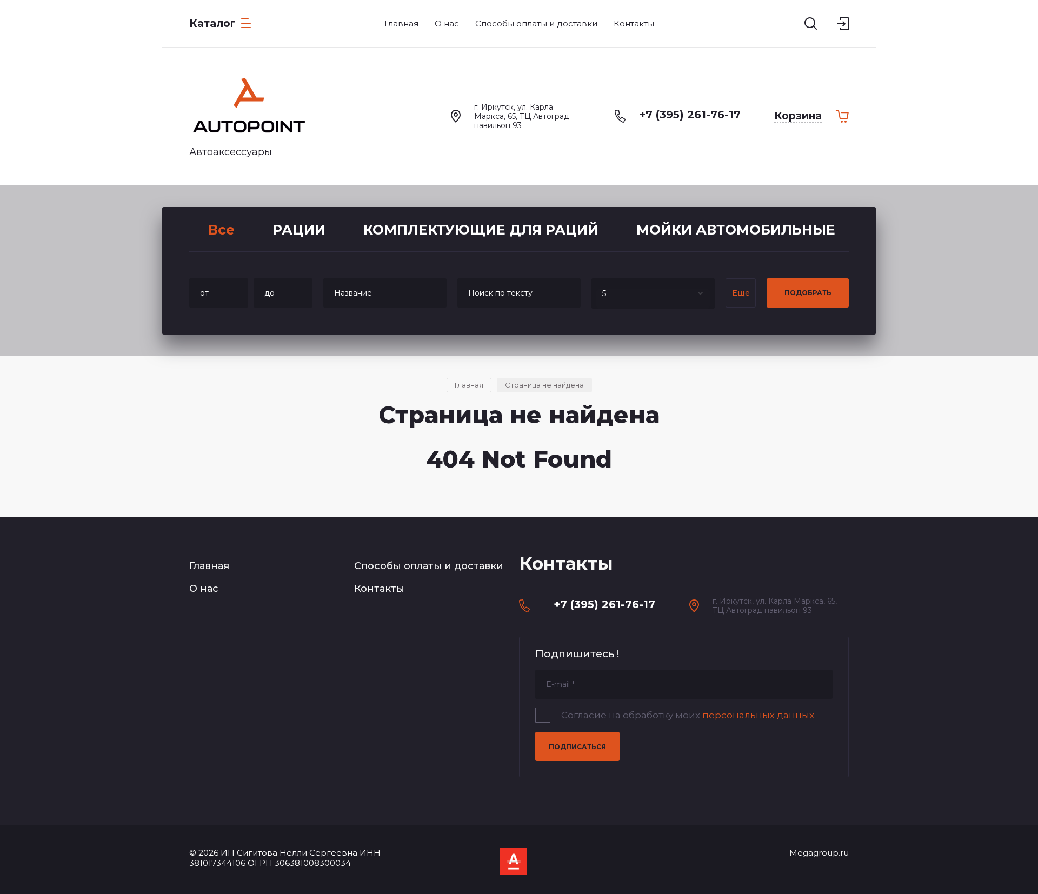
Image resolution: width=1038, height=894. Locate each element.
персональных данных (758, 715)
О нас (203, 589)
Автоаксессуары (230, 152)
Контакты (379, 589)
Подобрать (807, 293)
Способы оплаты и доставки (428, 566)
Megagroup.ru (819, 853)
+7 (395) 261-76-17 (690, 114)
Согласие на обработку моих (687, 715)
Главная (209, 566)
